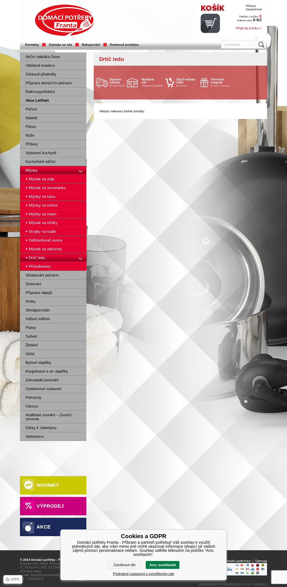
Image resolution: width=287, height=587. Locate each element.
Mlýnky (32, 170)
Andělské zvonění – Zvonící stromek (49, 417)
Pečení (31, 109)
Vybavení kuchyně (41, 153)
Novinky (48, 485)
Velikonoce (35, 436)
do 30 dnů (185, 82)
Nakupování (91, 44)
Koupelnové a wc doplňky (47, 371)
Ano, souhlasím (162, 565)
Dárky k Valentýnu (41, 428)
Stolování (33, 284)
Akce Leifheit (37, 100)
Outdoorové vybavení (43, 389)
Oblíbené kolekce (40, 65)
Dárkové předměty (41, 74)
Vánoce (32, 406)
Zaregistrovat (254, 9)
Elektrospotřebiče (40, 92)
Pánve (31, 127)
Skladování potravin (42, 275)
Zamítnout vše (124, 565)
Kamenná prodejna (124, 44)
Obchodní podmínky (236, 561)
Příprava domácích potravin (49, 83)
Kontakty (32, 44)
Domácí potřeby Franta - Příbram (64, 20)
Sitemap (261, 561)
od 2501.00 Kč (117, 82)
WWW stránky (207, 584)
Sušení (31, 336)
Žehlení (32, 345)
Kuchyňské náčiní (40, 162)
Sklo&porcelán (38, 310)
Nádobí (31, 118)
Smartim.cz (260, 584)
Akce (44, 527)
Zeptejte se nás (60, 44)
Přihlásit (251, 6)
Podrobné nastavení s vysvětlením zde (143, 574)
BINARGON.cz (232, 584)
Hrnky (31, 301)
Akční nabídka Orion (43, 57)
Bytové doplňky (38, 362)
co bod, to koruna (220, 82)
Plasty (31, 328)
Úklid (30, 354)
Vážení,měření (38, 319)
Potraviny (33, 397)
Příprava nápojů (39, 293)
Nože (30, 135)
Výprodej (50, 506)
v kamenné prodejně (152, 82)
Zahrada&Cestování (42, 380)
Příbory (32, 144)
